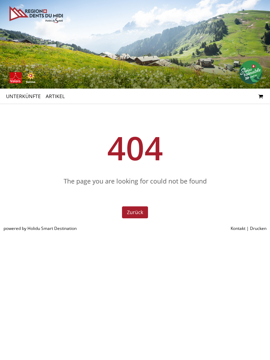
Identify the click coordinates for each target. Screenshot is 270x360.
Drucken (258, 228)
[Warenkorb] (260, 96)
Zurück (135, 212)
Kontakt (238, 228)
